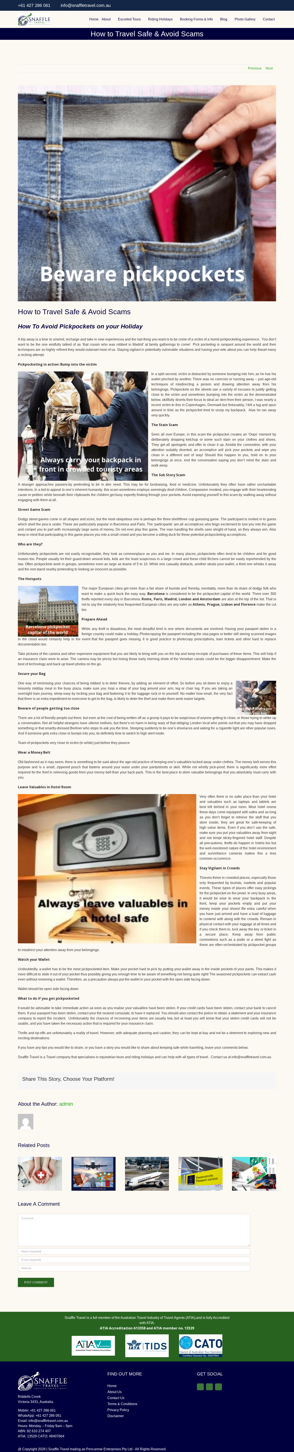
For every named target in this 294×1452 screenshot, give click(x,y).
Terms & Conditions (122, 1404)
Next (269, 68)
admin (66, 1104)
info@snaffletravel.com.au (85, 5)
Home (112, 1386)
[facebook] (259, 5)
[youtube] (274, 5)
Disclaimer (115, 1416)
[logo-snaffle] (34, 14)
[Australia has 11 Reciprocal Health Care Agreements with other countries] (40, 1159)
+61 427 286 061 (34, 5)
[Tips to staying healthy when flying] (147, 1159)
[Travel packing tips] (93, 1159)
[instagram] (266, 5)
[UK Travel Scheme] (200, 1159)
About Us (114, 1392)
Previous (255, 68)
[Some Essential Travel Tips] (254, 1159)
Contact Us (115, 1398)
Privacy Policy (118, 1410)
